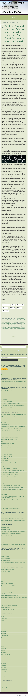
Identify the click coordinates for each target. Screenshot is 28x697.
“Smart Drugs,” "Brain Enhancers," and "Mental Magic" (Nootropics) (13, 531)
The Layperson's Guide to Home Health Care (9, 476)
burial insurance (18, 324)
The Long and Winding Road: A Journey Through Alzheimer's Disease (13, 562)
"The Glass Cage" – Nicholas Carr (7, 583)
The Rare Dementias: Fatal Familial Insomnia (9, 506)
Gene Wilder (3, 629)
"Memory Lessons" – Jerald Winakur (7, 578)
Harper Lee (3, 637)
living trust (15, 327)
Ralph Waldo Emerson (5, 661)
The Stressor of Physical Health (6, 401)
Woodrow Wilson (4, 671)
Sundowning (3, 397)
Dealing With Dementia (5, 556)
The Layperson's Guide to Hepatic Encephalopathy (10, 474)
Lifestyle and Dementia (5, 445)
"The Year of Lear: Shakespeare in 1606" (8, 585)
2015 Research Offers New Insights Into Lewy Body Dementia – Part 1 (13, 414)
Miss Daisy (3, 650)
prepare (15, 328)
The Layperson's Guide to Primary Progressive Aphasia (10, 485)
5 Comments (4, 331)
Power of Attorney (14, 322)
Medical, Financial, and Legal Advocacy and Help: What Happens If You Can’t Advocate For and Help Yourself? (15, 34)
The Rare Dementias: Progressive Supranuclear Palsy (10, 508)
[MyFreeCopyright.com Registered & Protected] (9, 350)
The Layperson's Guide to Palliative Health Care (9, 483)
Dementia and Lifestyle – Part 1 (6, 535)
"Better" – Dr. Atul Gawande (6, 573)
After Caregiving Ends (5, 424)
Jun (2, 26)
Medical (3, 322)
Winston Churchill (4, 669)
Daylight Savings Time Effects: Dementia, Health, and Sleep (11, 430)
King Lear (2, 646)
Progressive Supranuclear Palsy (6, 687)
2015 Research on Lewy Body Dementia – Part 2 (9, 416)
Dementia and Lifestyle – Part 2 (6, 537)
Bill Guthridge (3, 620)
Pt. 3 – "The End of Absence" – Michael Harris (9, 605)
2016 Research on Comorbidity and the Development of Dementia (12, 418)
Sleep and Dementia (4, 460)
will (2, 329)
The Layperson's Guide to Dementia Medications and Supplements (12, 470)
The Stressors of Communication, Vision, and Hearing (10, 403)
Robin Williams (3, 665)
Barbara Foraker (4, 618)
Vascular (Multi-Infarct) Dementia (11, 323)
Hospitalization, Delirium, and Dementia (8, 443)
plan (6, 328)
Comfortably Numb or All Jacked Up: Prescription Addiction (11, 533)
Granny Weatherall (4, 635)
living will (18, 327)
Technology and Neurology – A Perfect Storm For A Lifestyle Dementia (13, 544)
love (21, 327)
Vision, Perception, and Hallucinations (7, 407)
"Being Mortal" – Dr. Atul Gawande (7, 571)
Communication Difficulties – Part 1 (7, 390)
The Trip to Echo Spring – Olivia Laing (7, 609)
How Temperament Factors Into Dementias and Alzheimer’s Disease (13, 520)
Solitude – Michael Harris (5, 607)
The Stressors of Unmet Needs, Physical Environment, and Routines (13, 405)
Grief (2, 441)
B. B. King (2, 616)
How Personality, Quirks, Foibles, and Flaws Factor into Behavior (12, 518)
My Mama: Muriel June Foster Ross (7, 654)
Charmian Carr (3, 622)
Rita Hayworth (3, 663)
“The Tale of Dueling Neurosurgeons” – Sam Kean (9, 595)
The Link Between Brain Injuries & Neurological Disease (10, 499)
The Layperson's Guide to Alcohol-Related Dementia (10, 466)
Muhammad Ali (3, 652)
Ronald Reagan (3, 667)
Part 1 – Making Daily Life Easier (6, 452)
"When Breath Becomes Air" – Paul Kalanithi (8, 587)
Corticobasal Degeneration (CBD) (7, 682)
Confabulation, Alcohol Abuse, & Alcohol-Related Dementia (11, 428)
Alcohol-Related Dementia (5, 529)
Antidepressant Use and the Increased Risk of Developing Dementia (13, 426)
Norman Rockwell (4, 656)
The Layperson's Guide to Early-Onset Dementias (9, 472)
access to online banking (8, 324)
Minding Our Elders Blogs (5, 558)
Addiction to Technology (5, 527)
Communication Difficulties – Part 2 (7, 392)
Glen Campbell (3, 631)
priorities (18, 328)
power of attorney (10, 328)
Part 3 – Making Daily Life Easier (6, 456)
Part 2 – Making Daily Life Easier (6, 454)
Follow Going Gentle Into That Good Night (14, 355)
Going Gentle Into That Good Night (13, 8)
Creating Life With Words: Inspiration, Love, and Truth (10, 554)
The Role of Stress (4, 399)
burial (14, 324)
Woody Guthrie (3, 673)
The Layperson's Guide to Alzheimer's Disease (9, 468)
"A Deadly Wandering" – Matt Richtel (7, 569)
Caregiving (23, 324)
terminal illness (22, 328)
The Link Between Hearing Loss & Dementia (8, 501)
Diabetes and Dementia (5, 432)
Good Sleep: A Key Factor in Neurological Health (9, 439)
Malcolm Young (3, 648)
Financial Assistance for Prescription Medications (9, 437)
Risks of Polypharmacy (5, 458)
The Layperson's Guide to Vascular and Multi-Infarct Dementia (12, 487)
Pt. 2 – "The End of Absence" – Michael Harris (9, 603)
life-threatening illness (9, 327)
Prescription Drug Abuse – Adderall (7, 542)
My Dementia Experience (5, 560)
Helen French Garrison (5, 639)
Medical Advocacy (8, 322)
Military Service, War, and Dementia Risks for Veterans (10, 447)
